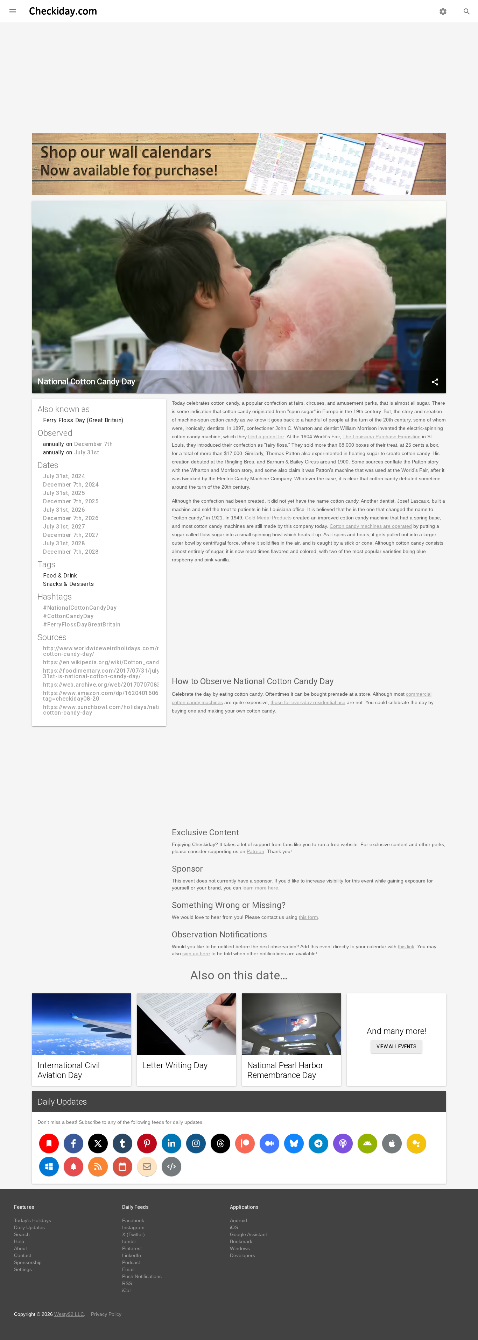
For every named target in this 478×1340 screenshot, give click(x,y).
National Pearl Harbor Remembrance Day (285, 1070)
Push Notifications (142, 1276)
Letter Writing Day (175, 1065)
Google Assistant (248, 1234)
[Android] (367, 1143)
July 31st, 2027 (64, 526)
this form (308, 917)
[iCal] (122, 1166)
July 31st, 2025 (64, 493)
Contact (22, 1255)
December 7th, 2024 (71, 484)
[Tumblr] (122, 1143)
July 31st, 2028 (64, 543)
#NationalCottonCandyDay (80, 607)
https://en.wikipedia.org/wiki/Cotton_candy (102, 662)
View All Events (396, 1046)
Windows (240, 1248)
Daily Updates (62, 1102)
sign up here (196, 953)
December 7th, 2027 (71, 535)
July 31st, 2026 (64, 509)
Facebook (133, 1220)
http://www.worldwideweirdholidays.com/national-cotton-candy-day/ (112, 651)
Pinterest (132, 1248)
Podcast (131, 1262)
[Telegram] (318, 1143)
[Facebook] (73, 1143)
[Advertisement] (239, 75)
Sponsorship (28, 1262)
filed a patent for (266, 436)
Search (22, 1234)
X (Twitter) (133, 1234)
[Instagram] (196, 1143)
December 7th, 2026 (71, 518)
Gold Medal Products (268, 517)
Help (19, 1241)
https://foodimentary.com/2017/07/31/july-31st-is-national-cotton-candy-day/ (102, 673)
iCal (126, 1290)
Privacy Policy (106, 1314)
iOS (234, 1227)
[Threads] (220, 1143)
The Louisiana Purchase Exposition (382, 436)
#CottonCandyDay (68, 616)
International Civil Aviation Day (68, 1070)
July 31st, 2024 (64, 476)
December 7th (93, 444)
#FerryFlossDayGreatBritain (82, 624)
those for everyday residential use (307, 702)
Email (128, 1269)
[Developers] (171, 1166)
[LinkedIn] (171, 1143)
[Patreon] (245, 1143)
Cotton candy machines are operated (371, 526)
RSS (127, 1283)
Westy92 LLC (69, 1314)
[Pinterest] (147, 1143)
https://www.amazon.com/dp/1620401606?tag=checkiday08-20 (102, 696)
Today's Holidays (32, 1220)
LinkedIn (131, 1255)
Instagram (133, 1227)
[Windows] (49, 1166)
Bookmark (241, 1241)
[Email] (147, 1166)
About (20, 1248)
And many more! (396, 1031)
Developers (242, 1255)
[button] (12, 11)
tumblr (129, 1241)
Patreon (255, 851)
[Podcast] (343, 1143)
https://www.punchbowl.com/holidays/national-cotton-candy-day (108, 710)
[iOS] (392, 1143)
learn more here (260, 888)
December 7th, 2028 (71, 551)
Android (238, 1220)
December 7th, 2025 (71, 501)
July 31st (86, 452)
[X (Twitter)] (98, 1143)
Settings (23, 1269)
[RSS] (98, 1166)
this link (406, 946)
